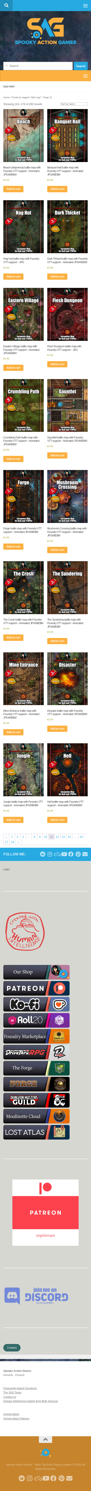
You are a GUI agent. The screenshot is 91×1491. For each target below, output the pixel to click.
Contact (12, 1347)
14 (69, 836)
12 (57, 836)
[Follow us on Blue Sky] (56, 854)
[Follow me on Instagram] (49, 854)
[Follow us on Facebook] (71, 854)
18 (12, 842)
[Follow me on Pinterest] (78, 854)
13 (63, 836)
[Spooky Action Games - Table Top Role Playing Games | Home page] (45, 31)
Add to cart (13, 189)
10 (45, 836)
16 (81, 836)
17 (6, 842)
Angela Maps (11, 1414)
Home (6, 97)
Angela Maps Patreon (16, 1418)
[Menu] (85, 5)
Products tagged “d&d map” (26, 97)
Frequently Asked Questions (20, 1388)
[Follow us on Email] (85, 854)
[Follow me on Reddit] (42, 854)
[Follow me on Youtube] (63, 854)
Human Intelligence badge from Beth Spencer (30, 1401)
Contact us (9, 1397)
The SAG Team (12, 1392)
